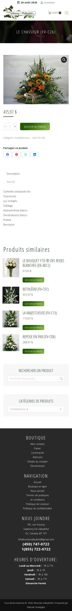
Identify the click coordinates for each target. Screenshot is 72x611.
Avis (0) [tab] (11, 181)
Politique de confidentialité (37, 508)
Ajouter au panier (35, 127)
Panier (37, 448)
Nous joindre (38, 490)
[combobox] (36, 409)
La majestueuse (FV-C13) (40, 312)
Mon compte (37, 444)
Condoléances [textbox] (19, 409)
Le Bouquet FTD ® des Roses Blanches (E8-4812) (43, 263)
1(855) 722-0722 (36, 548)
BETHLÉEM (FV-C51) (36, 289)
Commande (37, 452)
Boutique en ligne (37, 486)
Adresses (38, 457)
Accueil (37, 482)
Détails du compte (37, 461)
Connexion (49, 2)
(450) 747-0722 (36, 543)
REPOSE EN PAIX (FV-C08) (39, 336)
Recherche (61, 378)
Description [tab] (13, 173)
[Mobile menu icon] (67, 13)
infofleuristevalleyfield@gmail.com (36, 539)
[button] (64, 60)
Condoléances (21, 137)
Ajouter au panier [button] (33, 279)
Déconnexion (37, 465)
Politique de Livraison (37, 504)
